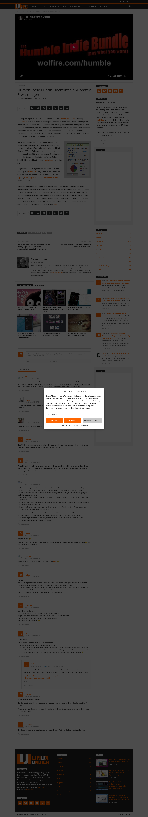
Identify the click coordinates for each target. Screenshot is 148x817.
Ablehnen (72, 420)
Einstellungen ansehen (92, 420)
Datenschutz (76, 425)
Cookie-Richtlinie (65, 425)
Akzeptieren (54, 420)
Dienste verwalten (52, 414)
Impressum (84, 425)
